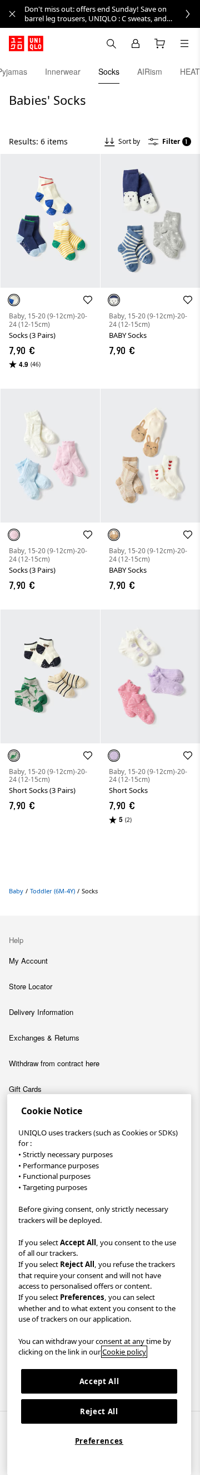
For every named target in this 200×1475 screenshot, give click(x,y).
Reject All (99, 1411)
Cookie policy (124, 1352)
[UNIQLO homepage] (26, 43)
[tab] (63, 71)
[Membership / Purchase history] (135, 43)
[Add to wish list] (88, 300)
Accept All (99, 1381)
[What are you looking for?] (111, 43)
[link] (112, 14)
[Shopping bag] (160, 43)
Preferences (99, 1441)
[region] (99, 1284)
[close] (12, 14)
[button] (50, 221)
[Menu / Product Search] (184, 43)
